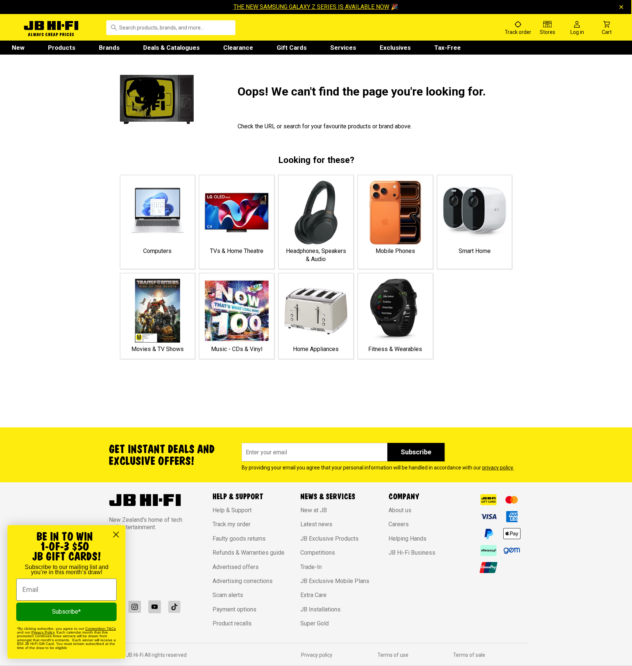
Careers (398, 524)
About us (399, 510)
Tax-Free (447, 47)
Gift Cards (292, 47)
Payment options (234, 609)
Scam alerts (228, 595)
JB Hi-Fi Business (411, 552)
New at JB (313, 510)
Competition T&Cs (100, 629)
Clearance (238, 47)
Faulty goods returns (239, 538)
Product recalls (232, 623)
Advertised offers (236, 566)
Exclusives (395, 47)
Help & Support (232, 510)
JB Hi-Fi (135, 655)
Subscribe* (66, 611)
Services (343, 47)
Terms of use (392, 655)
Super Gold (314, 623)
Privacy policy (316, 655)
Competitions (317, 552)
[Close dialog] (116, 534)
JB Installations (320, 609)
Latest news (316, 524)
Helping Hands (407, 538)
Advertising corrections (243, 581)
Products (61, 47)
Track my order (232, 524)
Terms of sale (469, 655)
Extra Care (313, 595)
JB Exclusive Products (329, 538)
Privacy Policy (42, 632)
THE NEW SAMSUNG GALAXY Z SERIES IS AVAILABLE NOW (311, 6)
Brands (109, 47)
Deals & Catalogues (171, 47)
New (18, 47)
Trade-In (311, 566)
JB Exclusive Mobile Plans (334, 581)
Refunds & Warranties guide (248, 552)
